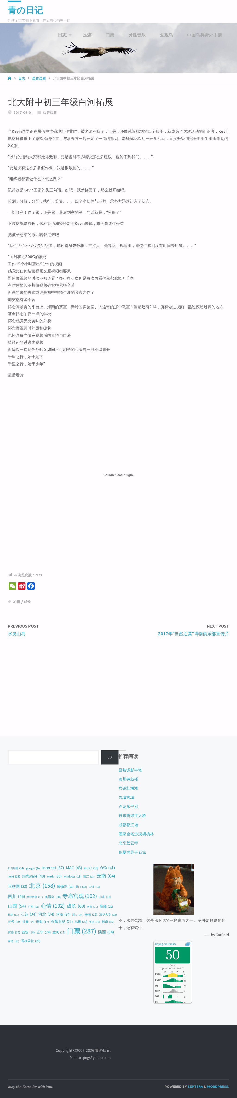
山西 (17, 906)
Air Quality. (165, 944)
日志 (21, 78)
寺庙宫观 (79, 896)
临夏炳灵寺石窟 (132, 852)
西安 (28, 932)
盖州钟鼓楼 (128, 779)
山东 (105, 897)
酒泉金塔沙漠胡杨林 (136, 833)
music (91, 868)
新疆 (106, 906)
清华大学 (108, 914)
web (54, 876)
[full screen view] (187, 944)
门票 (81, 931)
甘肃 (28, 921)
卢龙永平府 (128, 806)
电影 (42, 922)
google (33, 868)
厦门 (81, 886)
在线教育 (35, 897)
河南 (63, 914)
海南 (90, 915)
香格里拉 (30, 941)
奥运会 (53, 897)
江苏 (29, 914)
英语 (14, 932)
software (33, 876)
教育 (92, 906)
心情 (16, 602)
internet (53, 867)
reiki (14, 876)
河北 (46, 914)
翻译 (108, 921)
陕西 (106, 932)
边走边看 (39, 78)
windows (72, 876)
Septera (195, 1086)
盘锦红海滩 (128, 788)
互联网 (17, 886)
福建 (81, 922)
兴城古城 (126, 797)
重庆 (59, 932)
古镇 (94, 886)
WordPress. (218, 1086)
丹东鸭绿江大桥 (132, 815)
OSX (107, 867)
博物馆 (65, 886)
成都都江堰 (128, 824)
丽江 (89, 876)
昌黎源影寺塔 (130, 770)
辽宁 (44, 932)
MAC (74, 867)
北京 (42, 885)
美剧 (94, 921)
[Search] (109, 757)
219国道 (16, 868)
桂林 (13, 914)
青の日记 (25, 10)
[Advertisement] (118, 676)
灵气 (14, 922)
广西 (33, 906)
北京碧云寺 (128, 842)
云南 (106, 876)
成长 (27, 602)
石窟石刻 (62, 921)
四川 (16, 896)
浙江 (77, 914)
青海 (13, 941)
